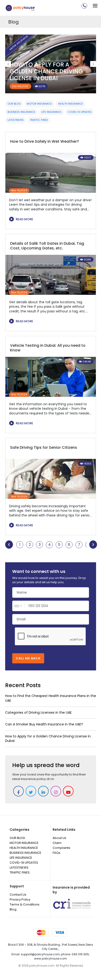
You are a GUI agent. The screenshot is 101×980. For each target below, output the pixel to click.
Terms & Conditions (24, 904)
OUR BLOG (14, 104)
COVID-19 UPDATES (80, 112)
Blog (13, 909)
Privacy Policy (20, 899)
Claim (57, 843)
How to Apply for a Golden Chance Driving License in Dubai (46, 71)
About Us (59, 838)
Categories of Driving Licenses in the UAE (38, 712)
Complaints (61, 848)
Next (93, 64)
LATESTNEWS (16, 120)
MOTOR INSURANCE (39, 104)
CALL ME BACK (28, 658)
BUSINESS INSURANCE (21, 112)
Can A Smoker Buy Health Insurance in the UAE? (44, 724)
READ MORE (21, 219)
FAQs (56, 852)
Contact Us (18, 894)
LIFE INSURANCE (51, 112)
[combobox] (18, 606)
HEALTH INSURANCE (70, 104)
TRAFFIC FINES (39, 120)
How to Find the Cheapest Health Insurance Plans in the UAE (50, 698)
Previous (8, 64)
